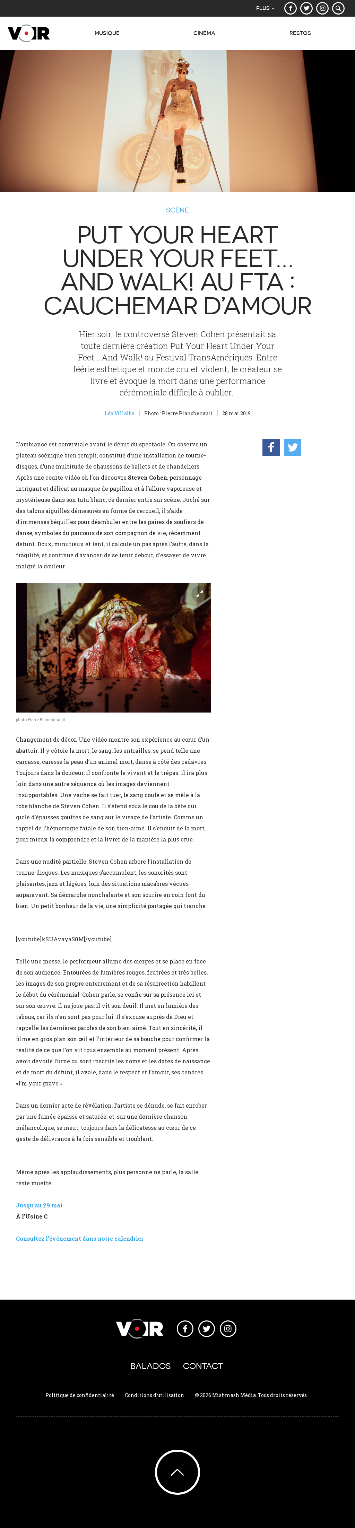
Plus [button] (263, 8)
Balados (150, 1366)
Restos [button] (300, 33)
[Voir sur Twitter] (306, 8)
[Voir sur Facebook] (290, 8)
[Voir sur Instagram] (322, 8)
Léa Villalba (120, 413)
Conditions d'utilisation (154, 1395)
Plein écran (199, 594)
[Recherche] (338, 8)
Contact (203, 1366)
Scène (177, 210)
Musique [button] (107, 33)
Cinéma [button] (204, 33)
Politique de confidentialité (79, 1395)
